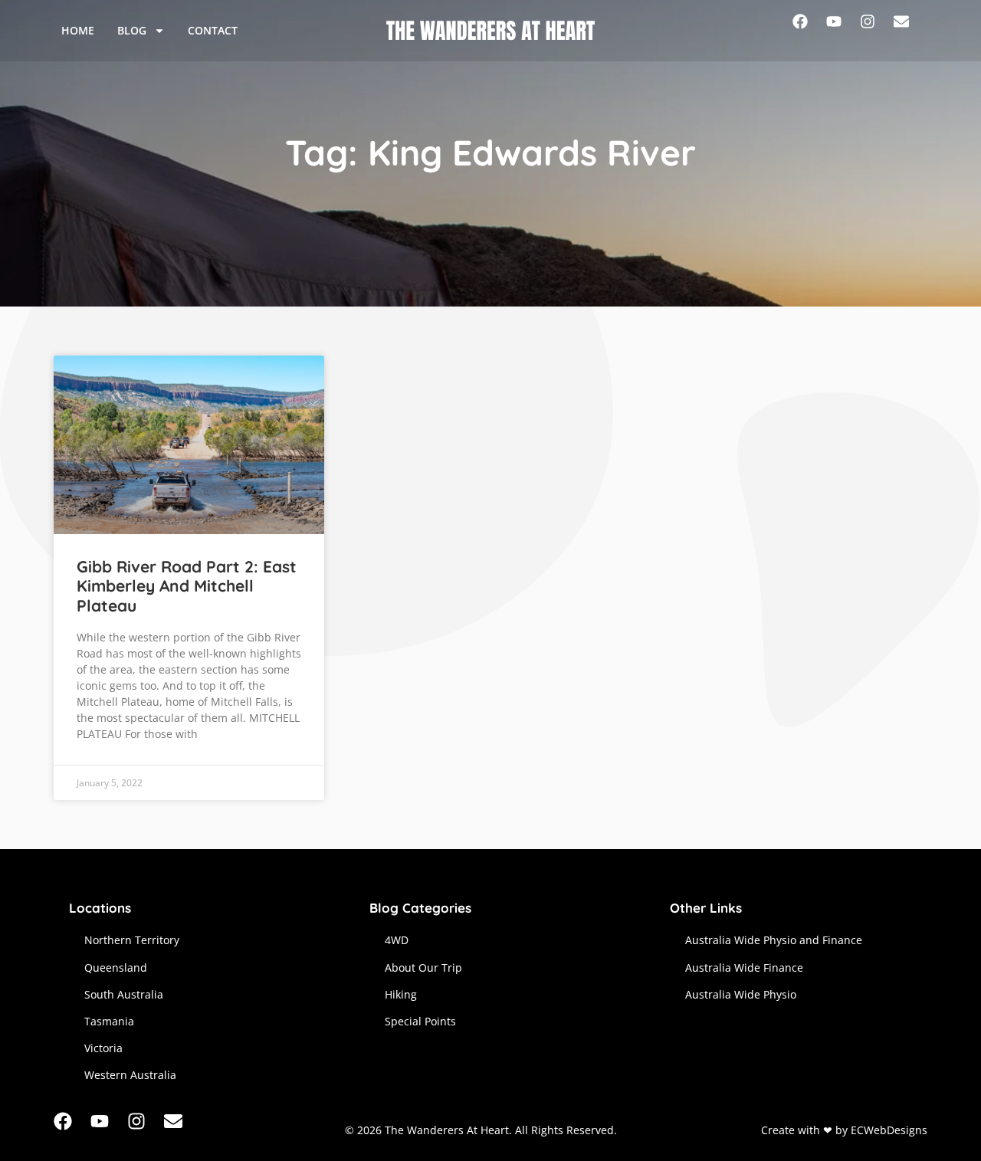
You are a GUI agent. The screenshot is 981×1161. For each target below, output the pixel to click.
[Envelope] (910, 31)
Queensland (115, 967)
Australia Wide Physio (740, 994)
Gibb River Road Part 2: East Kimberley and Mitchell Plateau (187, 585)
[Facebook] (809, 31)
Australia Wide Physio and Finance (773, 940)
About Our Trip (423, 967)
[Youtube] (843, 31)
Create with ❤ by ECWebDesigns (844, 1130)
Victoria (103, 1048)
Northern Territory (131, 940)
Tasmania (109, 1021)
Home (77, 30)
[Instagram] (877, 31)
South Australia (123, 994)
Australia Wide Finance (744, 967)
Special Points (420, 1021)
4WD (396, 940)
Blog (131, 30)
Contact (213, 30)
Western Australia (130, 1075)
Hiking (401, 994)
